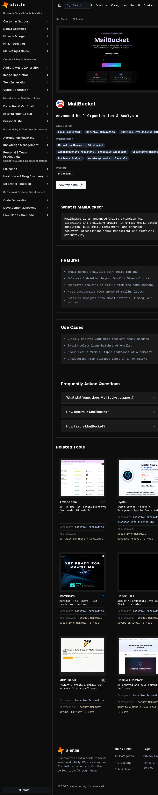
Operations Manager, (131, 533)
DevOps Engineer (128, 622)
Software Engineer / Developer (81, 538)
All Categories (124, 756)
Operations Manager (73, 622)
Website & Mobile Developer (136, 707)
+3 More (93, 622)
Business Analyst (129, 538)
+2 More (147, 538)
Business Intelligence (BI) (136, 522)
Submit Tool (123, 769)
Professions (123, 762)
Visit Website (68, 185)
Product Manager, (90, 617)
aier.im (17, 5)
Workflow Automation (89, 527)
